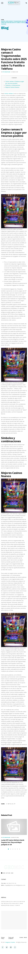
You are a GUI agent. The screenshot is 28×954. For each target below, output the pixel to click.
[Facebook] (2, 947)
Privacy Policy (3, 938)
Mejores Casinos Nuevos (12, 87)
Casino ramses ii (9, 93)
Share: (3, 804)
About (25, 937)
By (5, 71)
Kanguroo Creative (10, 942)
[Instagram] (14, 947)
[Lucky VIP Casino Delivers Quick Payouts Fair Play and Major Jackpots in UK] (14, 827)
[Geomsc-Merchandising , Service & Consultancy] (14, 3)
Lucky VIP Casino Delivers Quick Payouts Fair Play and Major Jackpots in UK (12, 842)
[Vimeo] (10, 947)
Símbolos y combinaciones (12, 85)
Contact (21, 937)
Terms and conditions (11, 938)
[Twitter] (6, 947)
